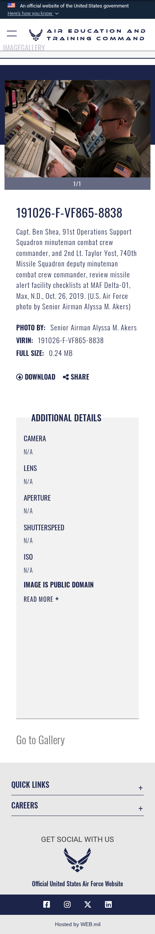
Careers (24, 805)
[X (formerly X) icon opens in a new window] (87, 904)
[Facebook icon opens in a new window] (46, 904)
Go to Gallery (40, 739)
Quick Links (30, 784)
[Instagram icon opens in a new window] (67, 904)
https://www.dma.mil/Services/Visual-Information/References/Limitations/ (69, 704)
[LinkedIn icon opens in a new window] (108, 904)
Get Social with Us (77, 839)
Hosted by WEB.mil (77, 924)
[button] (34, 13)
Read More (39, 599)
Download (39, 376)
